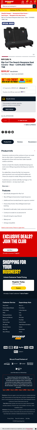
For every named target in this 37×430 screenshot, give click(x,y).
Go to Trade (24, 293)
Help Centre (5, 305)
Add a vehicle (9, 109)
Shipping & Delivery (7, 315)
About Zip (5, 329)
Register (18, 288)
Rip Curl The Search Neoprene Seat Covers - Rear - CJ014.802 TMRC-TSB (17, 18)
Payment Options (7, 327)
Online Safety (6, 310)
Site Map (28, 418)
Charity (20, 331)
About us (21, 305)
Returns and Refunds (7, 317)
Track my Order (6, 322)
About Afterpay (6, 331)
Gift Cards (21, 317)
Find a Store (21, 308)
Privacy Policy (29, 428)
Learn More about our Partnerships (19, 372)
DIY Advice (5, 324)
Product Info (7, 142)
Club (20, 312)
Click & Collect (22, 322)
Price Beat (21, 320)
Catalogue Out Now (18, 10)
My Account (5, 320)
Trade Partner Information (25, 324)
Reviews (20, 142)
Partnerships (22, 329)
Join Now (9, 250)
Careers (20, 327)
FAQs (4, 312)
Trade (20, 315)
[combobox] (5, 120)
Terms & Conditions (19, 418)
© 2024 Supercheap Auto (19, 421)
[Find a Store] (27, 1)
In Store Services (23, 310)
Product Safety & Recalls (8, 308)
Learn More (29, 81)
